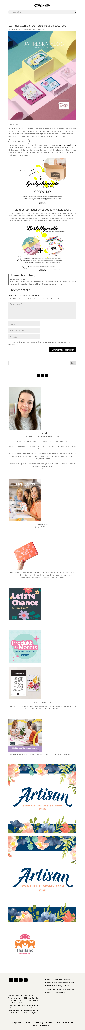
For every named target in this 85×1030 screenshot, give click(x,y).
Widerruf (50, 1022)
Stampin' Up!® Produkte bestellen (58, 979)
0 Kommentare (42, 29)
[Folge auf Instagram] (38, 375)
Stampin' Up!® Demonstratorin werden (60, 983)
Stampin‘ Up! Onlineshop (67, 145)
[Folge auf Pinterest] (42, 375)
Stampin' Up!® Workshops (56, 992)
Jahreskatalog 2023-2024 (19, 141)
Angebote (31, 29)
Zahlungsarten (15, 1022)
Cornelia (14, 29)
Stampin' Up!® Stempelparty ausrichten (60, 989)
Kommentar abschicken (62, 349)
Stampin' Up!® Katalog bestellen (58, 986)
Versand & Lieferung (34, 1022)
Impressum (68, 1022)
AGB (58, 1022)
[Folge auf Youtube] (46, 375)
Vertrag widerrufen (41, 1025)
